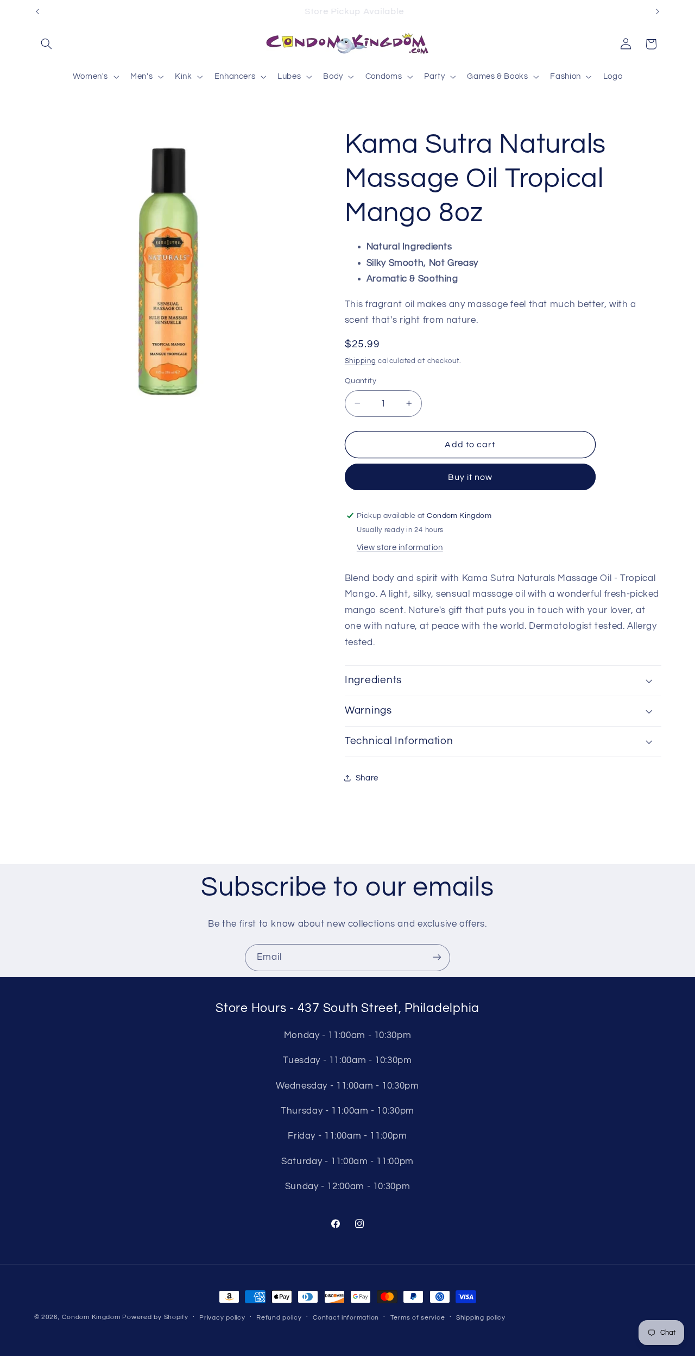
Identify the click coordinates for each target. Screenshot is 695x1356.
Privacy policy (222, 1318)
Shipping (360, 361)
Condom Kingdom (91, 1317)
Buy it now (470, 477)
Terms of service (417, 1318)
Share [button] (367, 777)
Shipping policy (481, 1318)
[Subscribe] (437, 957)
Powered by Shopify (155, 1317)
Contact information (346, 1318)
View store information (400, 547)
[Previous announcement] (37, 11)
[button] (46, 44)
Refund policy (279, 1318)
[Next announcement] (657, 11)
